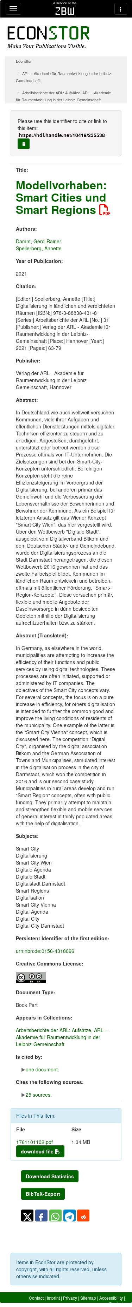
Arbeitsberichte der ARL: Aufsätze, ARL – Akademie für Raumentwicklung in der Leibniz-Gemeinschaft (62, 1037)
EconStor (24, 61)
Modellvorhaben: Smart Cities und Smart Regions (61, 197)
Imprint (53, 1298)
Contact (36, 1298)
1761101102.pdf (34, 1141)
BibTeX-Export (43, 1193)
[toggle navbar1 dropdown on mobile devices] (13, 9)
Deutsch (117, 1304)
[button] (27, 1215)
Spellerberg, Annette (39, 248)
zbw (65, 11)
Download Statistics (50, 1176)
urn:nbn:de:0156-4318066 (45, 950)
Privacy (70, 1298)
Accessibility (111, 1298)
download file (38, 1151)
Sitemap (88, 1298)
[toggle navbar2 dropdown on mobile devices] (120, 9)
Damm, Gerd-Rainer (38, 241)
